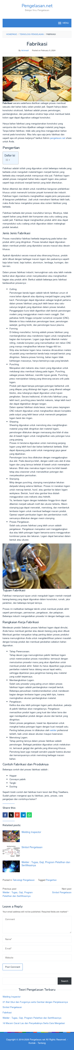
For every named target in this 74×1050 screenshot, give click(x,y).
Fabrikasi (7, 1012)
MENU (66, 23)
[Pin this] (17, 814)
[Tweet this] (11, 814)
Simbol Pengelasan (32, 847)
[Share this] (5, 814)
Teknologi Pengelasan (24, 880)
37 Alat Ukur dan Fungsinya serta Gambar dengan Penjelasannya (35, 1002)
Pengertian (51, 880)
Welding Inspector (31, 832)
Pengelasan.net (37, 6)
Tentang (42, 1042)
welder (53, 730)
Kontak (32, 1042)
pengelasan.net (57, 138)
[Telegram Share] (23, 814)
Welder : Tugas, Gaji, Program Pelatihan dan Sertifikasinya (46, 863)
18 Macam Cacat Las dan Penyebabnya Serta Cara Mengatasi (34, 1023)
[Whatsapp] (29, 814)
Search (64, 981)
